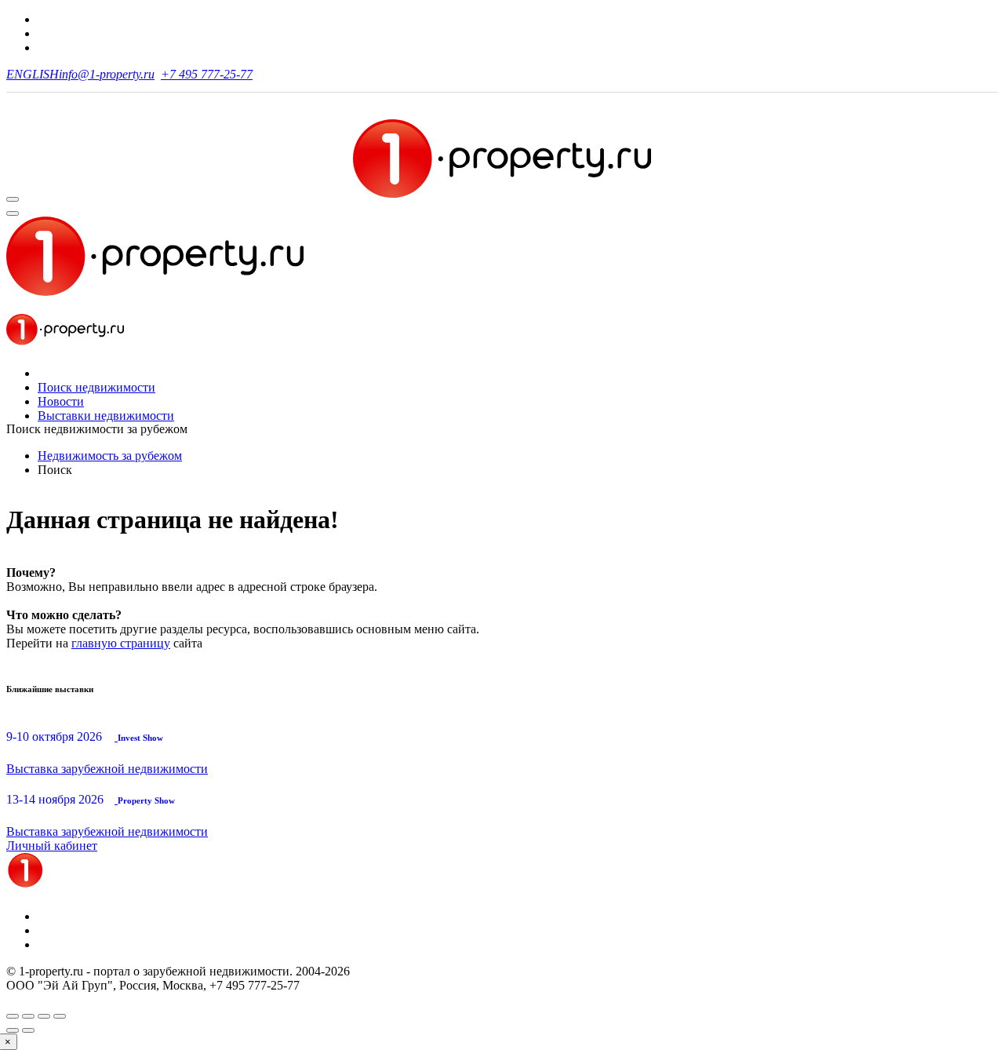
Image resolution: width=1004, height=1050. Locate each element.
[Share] (28, 1016)
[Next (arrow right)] (28, 1030)
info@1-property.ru (107, 74)
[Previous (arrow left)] (12, 1030)
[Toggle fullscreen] (44, 1016)
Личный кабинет (51, 845)
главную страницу (120, 643)
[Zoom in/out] (59, 1016)
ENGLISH (32, 74)
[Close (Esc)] (12, 1016)
